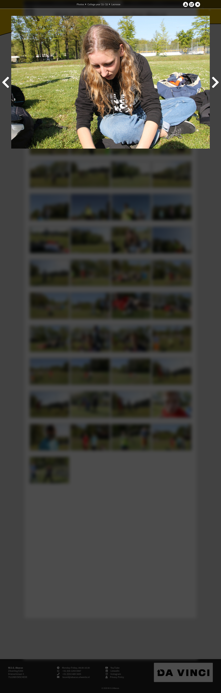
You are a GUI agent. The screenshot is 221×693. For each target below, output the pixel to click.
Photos (80, 4)
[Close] (197, 4)
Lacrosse (115, 4)
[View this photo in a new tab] (191, 4)
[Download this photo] (185, 4)
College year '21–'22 (98, 4)
